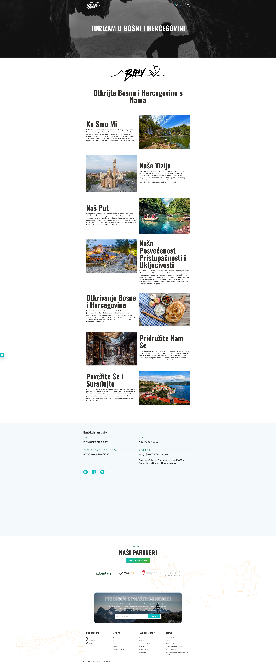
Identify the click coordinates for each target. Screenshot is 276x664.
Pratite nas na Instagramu (138, 345)
